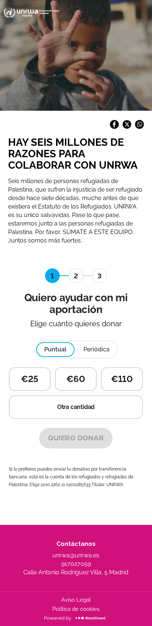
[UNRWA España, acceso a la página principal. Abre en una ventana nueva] (31, 13)
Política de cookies (76, 609)
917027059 (76, 563)
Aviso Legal (76, 599)
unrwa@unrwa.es (75, 555)
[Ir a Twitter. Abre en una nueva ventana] (126, 126)
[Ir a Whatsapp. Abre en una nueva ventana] (139, 126)
